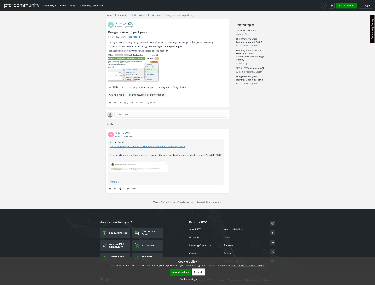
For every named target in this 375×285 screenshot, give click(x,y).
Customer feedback (246, 30)
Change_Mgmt (117, 94)
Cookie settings (186, 202)
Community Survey (372, 29)
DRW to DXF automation (248, 68)
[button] (346, 5)
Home (108, 15)
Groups (73, 5)
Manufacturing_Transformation (147, 94)
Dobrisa (119, 133)
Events (63, 5)
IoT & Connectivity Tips (247, 45)
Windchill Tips (242, 63)
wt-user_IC (121, 23)
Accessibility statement (209, 202)
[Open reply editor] (167, 114)
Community (121, 15)
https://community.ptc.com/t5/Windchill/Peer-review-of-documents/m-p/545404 (147, 146)
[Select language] (332, 5)
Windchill (144, 15)
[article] (167, 161)
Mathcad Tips (242, 34)
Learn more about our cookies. (248, 265)
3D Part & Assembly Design (249, 71)
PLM (133, 15)
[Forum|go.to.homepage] (22, 5)
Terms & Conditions (164, 202)
